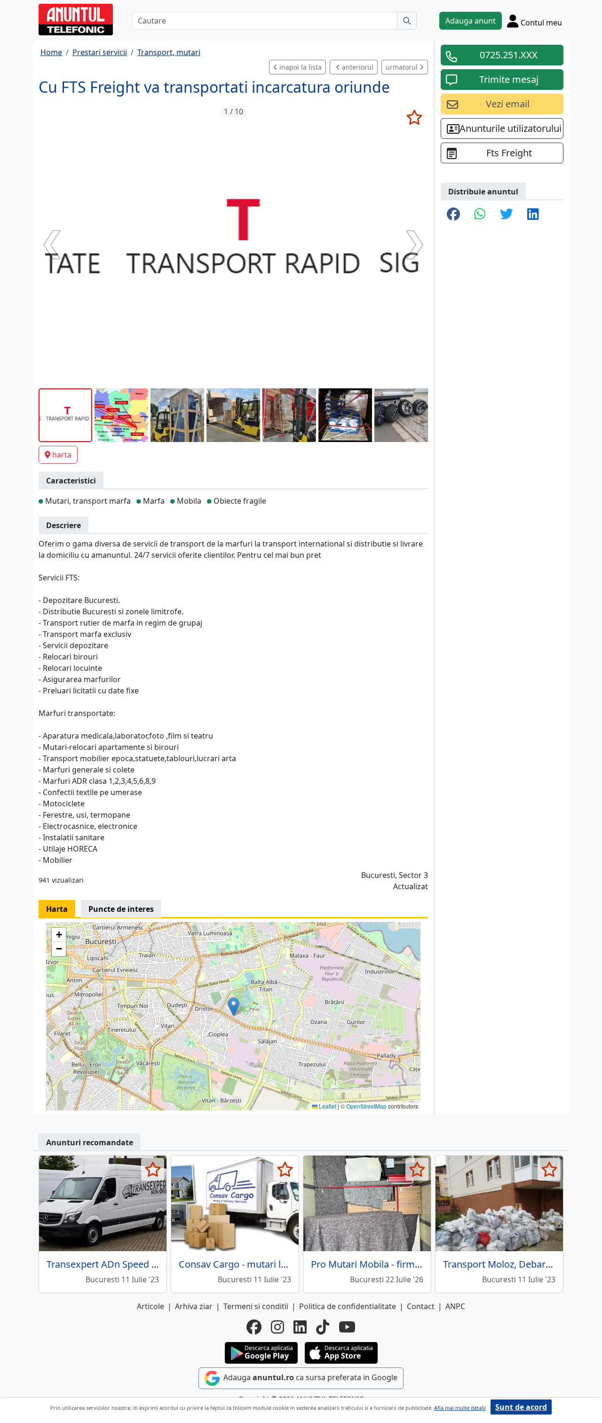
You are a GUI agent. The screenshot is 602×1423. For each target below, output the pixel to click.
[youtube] (347, 1327)
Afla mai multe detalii (460, 1407)
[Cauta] (407, 21)
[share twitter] (506, 214)
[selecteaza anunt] (414, 117)
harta (61, 455)
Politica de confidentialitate (347, 1306)
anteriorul (356, 67)
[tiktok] (322, 1327)
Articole (150, 1306)
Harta (57, 909)
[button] (233, 1006)
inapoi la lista (299, 67)
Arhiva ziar (194, 1306)
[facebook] (253, 1327)
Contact (421, 1306)
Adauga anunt (470, 21)
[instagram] (277, 1327)
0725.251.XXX (509, 54)
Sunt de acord (521, 1407)
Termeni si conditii (255, 1306)
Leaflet (326, 1106)
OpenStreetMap (366, 1106)
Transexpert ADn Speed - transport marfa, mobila (154, 1264)
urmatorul (403, 67)
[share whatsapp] (480, 214)
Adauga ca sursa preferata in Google (309, 1378)
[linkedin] (300, 1327)
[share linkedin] (533, 214)
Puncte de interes (121, 909)
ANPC (455, 1306)
